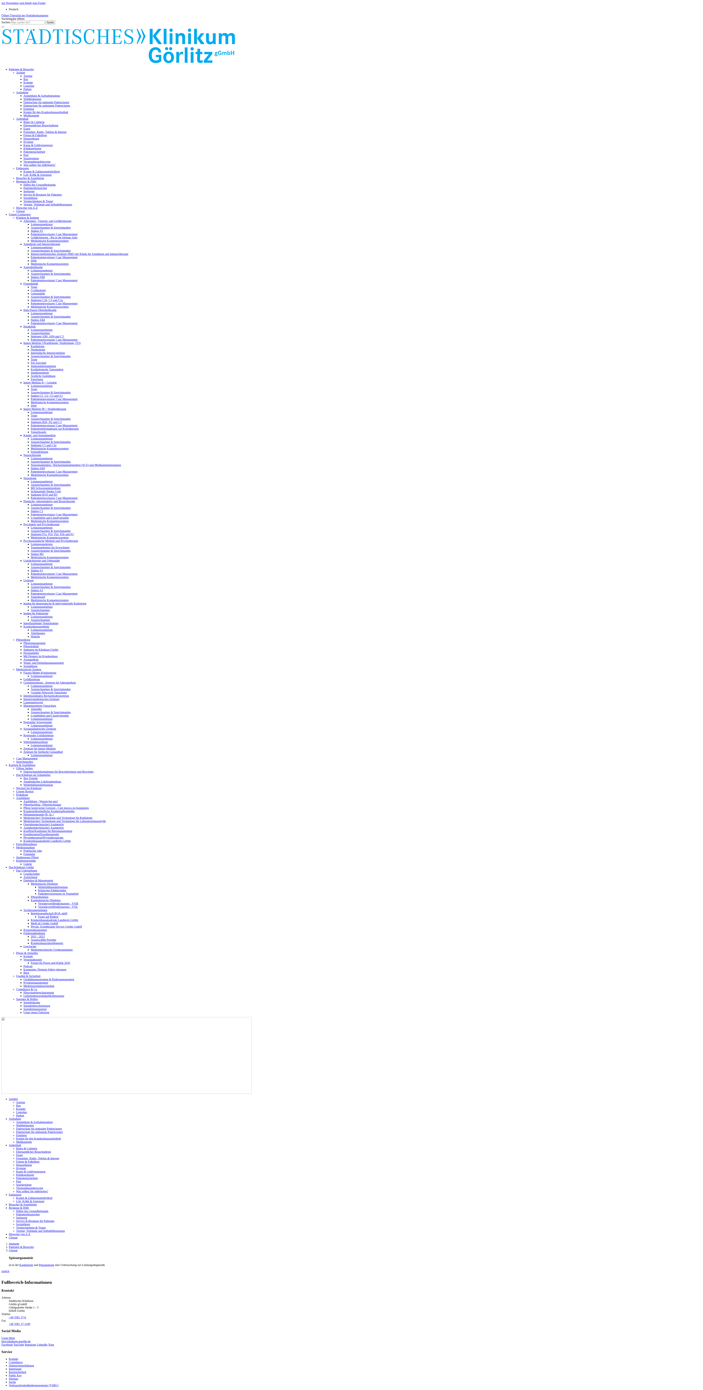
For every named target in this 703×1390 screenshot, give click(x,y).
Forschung (37, 379)
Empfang (28, 108)
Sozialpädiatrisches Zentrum (39, 728)
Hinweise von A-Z (27, 207)
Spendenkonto (31, 1002)
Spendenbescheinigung (36, 1005)
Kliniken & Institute (27, 217)
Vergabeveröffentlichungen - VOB (58, 903)
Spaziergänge (31, 158)
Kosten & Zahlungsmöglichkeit (41, 171)
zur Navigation (10, 3)
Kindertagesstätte (26, 860)
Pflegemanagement (34, 643)
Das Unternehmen (26, 870)
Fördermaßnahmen (34, 933)
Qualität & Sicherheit (28, 976)
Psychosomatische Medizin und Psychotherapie (50, 540)
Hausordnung (31, 138)
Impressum (15, 1368)
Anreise (27, 75)
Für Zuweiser (38, 362)
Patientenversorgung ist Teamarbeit (58, 893)
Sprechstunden (24, 761)
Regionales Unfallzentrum (38, 735)
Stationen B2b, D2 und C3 (46, 422)
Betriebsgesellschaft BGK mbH (49, 913)
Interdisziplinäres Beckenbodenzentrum (46, 695)
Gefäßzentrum (31, 679)
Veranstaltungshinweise (37, 161)
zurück (5, 1271)
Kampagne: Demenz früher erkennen (44, 969)
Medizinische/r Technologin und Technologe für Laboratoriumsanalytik (64, 821)
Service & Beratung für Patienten (42, 194)
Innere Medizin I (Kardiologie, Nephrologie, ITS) (52, 343)
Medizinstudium (25, 847)
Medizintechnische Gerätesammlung (52, 949)
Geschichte (29, 946)
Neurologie (29, 478)
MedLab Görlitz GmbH (44, 923)
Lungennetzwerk (33, 702)
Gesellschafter (31, 873)
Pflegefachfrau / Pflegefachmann (42, 804)
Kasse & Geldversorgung (38, 145)
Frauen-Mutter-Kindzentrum (39, 672)
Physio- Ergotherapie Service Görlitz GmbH (56, 926)
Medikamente (31, 115)
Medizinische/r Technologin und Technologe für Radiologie (57, 817)
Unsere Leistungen (20, 214)
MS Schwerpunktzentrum (45, 488)
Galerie (27, 864)
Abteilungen (38, 633)
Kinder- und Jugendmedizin (39, 435)
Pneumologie (46, 1265)
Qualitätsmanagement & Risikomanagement (48, 979)
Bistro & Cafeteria (33, 122)
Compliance (16, 1362)
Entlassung (22, 168)
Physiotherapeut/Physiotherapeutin (43, 837)
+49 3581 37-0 (17, 1317)
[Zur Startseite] (118, 63)
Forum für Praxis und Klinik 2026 (50, 962)
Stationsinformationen (43, 366)
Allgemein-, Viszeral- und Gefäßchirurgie (47, 221)
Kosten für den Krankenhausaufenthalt (45, 112)
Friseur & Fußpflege (35, 135)
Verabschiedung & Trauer (38, 201)
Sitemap (13, 1378)
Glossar (20, 211)
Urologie (28, 580)
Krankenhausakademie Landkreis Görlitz (47, 840)
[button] (13, 18)
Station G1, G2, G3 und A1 (47, 395)
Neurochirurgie (32, 455)
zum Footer (39, 3)
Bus (25, 79)
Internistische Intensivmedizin (48, 352)
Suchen (5, 22)
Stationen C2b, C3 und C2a (47, 300)
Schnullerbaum (39, 451)
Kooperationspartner (35, 929)
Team (34, 287)
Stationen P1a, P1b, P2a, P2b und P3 (52, 534)
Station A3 (37, 590)
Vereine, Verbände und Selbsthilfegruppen (47, 204)
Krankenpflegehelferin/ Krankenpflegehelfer (49, 811)
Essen (26, 128)
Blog (26, 972)
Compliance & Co (26, 989)
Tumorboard (38, 596)
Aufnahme (22, 92)
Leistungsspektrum (42, 224)
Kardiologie (37, 346)
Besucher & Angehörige (30, 178)
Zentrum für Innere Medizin (39, 748)
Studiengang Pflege (27, 857)
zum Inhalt (25, 3)
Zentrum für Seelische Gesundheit (43, 751)
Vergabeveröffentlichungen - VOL (58, 906)
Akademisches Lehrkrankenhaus (42, 781)
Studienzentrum (40, 372)
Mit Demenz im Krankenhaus (40, 656)
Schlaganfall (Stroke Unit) (46, 491)
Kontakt (28, 82)
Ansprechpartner (40, 333)
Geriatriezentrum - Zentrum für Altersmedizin (49, 682)
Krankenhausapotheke (36, 626)
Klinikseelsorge (32, 148)
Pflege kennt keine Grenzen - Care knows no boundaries (56, 807)
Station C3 (37, 511)
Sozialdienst (30, 197)
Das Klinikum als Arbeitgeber (33, 775)
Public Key (15, 1375)
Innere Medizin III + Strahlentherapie (44, 409)
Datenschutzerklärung (21, 1365)
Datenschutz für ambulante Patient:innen (46, 105)
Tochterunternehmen (35, 910)
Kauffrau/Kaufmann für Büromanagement (47, 831)
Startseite (14, 1243)
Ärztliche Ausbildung (43, 376)
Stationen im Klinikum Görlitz (40, 649)
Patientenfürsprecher (35, 188)
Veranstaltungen (32, 959)
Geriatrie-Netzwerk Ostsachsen (49, 692)
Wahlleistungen (32, 99)
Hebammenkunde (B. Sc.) (38, 814)
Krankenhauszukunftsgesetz (47, 943)
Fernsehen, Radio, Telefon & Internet (44, 132)
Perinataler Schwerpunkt (37, 722)
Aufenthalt (22, 118)
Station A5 (37, 230)
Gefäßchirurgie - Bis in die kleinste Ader (54, 237)
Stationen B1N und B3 (44, 494)
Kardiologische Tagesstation (47, 369)
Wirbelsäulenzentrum (35, 742)
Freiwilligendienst (26, 844)
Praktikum (22, 794)
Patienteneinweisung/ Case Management (54, 234)
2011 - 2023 (38, 936)
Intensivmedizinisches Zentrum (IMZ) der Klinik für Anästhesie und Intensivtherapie (79, 254)
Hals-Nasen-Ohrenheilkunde (40, 310)
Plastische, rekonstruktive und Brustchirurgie (49, 501)
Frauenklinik (30, 283)
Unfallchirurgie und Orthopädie (41, 560)
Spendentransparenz (35, 1009)
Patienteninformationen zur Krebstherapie (55, 428)
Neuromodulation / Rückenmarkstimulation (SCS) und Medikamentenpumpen (76, 465)
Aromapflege (31, 659)
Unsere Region (25, 791)
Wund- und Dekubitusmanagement (43, 662)
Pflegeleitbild (31, 646)
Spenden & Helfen (27, 999)
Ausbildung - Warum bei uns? (40, 801)
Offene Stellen (24, 768)
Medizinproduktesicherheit (38, 986)
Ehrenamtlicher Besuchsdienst (40, 125)
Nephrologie (38, 349)
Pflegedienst (23, 639)
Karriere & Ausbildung (22, 765)
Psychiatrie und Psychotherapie (41, 524)
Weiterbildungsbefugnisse (38, 784)
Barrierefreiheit (17, 1372)
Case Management (27, 758)
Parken (27, 89)
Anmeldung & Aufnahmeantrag (41, 95)
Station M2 (37, 554)
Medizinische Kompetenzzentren (50, 240)
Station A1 (37, 570)
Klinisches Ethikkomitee (52, 890)
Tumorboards (38, 432)
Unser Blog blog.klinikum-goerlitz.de (16, 1340)
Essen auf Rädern (48, 916)
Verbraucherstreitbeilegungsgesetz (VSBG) (34, 1385)
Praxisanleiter (31, 653)
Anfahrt (20, 72)
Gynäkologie (38, 290)
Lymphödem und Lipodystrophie (50, 517)
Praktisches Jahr (32, 850)
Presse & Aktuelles (27, 953)
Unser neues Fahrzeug (36, 1012)
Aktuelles (36, 709)
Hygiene (28, 141)
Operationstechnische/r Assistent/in (43, 824)
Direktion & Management (38, 880)
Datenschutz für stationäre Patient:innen (46, 102)
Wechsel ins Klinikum (29, 788)
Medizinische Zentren (28, 669)
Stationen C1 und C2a (43, 445)
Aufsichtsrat (30, 877)
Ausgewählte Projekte (43, 939)
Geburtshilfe (38, 293)
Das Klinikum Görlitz (21, 867)
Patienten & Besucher (21, 69)
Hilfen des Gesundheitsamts (39, 184)
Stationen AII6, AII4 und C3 (47, 336)
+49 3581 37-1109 (19, 1324)
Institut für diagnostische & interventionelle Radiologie (54, 603)
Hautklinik (29, 326)
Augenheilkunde (33, 267)
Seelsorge (29, 191)
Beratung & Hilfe (26, 181)
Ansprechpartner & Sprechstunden (51, 227)
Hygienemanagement (35, 982)
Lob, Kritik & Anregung (37, 174)
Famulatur (29, 854)
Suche (12, 1382)
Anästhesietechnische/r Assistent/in (43, 827)
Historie (35, 636)
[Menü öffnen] (2, 26)
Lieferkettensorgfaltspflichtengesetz (43, 995)
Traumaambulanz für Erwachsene (50, 547)
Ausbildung (23, 798)
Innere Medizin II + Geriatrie (40, 382)
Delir (34, 260)
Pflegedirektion (39, 897)
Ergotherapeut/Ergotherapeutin (41, 834)
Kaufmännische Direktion (46, 900)
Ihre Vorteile (30, 778)
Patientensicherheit (34, 151)
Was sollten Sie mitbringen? (39, 165)
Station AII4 (38, 319)
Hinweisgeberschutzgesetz (38, 992)
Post (25, 155)
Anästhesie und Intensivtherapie (41, 244)
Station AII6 (38, 277)
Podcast (27, 966)
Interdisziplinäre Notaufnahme (40, 623)
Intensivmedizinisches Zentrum (41, 699)
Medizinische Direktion (44, 883)
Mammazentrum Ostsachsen (39, 705)
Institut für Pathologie (35, 613)
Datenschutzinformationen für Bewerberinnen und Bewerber (58, 771)
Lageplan (28, 85)
